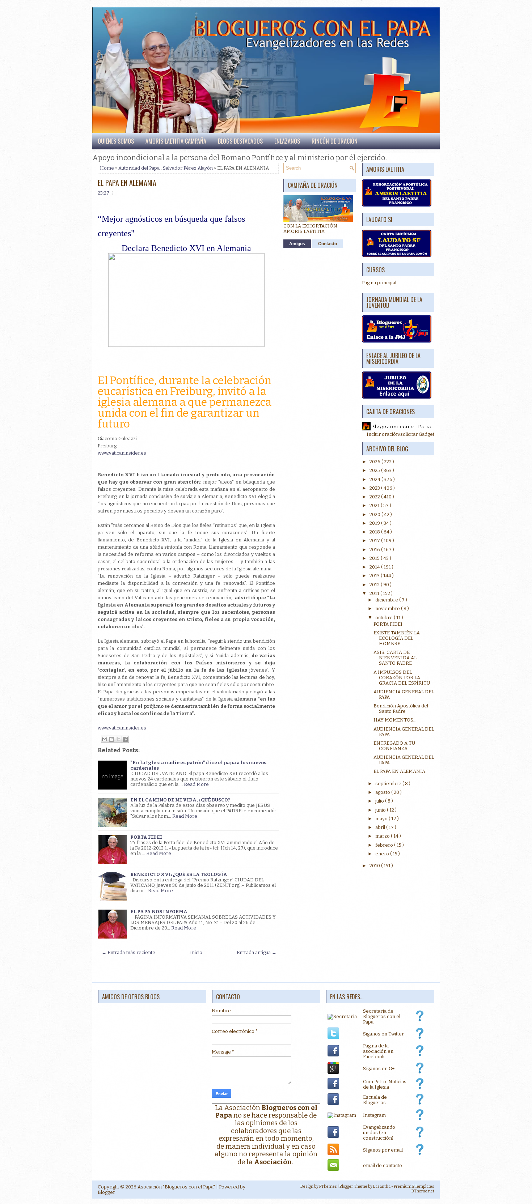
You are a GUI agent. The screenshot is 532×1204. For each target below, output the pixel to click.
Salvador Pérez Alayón (188, 168)
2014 (375, 567)
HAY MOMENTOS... (395, 720)
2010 (375, 865)
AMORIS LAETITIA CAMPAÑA (175, 141)
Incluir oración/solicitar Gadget (400, 434)
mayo (382, 818)
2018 (375, 532)
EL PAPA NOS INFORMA (158, 911)
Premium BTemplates (414, 1186)
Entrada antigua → (256, 952)
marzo (383, 836)
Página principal (379, 282)
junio (381, 810)
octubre (384, 617)
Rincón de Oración (335, 141)
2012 (375, 584)
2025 (375, 470)
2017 (375, 540)
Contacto (327, 243)
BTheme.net (422, 1191)
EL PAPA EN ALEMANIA (127, 182)
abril (380, 827)
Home (107, 168)
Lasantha (381, 1186)
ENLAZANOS (287, 141)
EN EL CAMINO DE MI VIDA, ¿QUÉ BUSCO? (180, 800)
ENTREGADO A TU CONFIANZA (394, 745)
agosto (383, 792)
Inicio (196, 952)
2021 (375, 505)
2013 (375, 575)
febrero (384, 845)
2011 (375, 593)
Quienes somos (116, 141)
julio (380, 801)
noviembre (388, 608)
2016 (375, 549)
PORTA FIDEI (146, 837)
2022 (375, 496)
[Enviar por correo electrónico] (104, 739)
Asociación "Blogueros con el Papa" (176, 1187)
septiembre (388, 783)
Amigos (297, 243)
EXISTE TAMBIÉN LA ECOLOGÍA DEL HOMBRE (396, 638)
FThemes (328, 1186)
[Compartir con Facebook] (125, 739)
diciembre (387, 600)
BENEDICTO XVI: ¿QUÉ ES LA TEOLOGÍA (178, 874)
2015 (375, 558)
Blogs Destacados (240, 141)
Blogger (106, 1192)
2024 (375, 479)
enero (382, 853)
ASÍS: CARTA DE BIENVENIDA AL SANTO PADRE (395, 658)
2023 (375, 488)
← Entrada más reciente (128, 952)
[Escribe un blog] (111, 739)
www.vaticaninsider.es (122, 453)
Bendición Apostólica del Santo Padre (400, 708)
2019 (375, 523)
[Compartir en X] (118, 739)
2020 (375, 514)
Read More (196, 784)
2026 (375, 461)
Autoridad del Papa (139, 168)
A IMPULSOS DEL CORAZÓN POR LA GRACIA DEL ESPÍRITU (401, 677)
